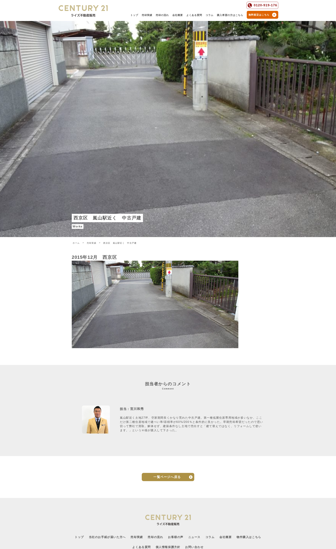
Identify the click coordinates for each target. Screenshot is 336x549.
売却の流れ (162, 15)
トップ (134, 15)
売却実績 (147, 15)
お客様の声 (175, 537)
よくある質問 (194, 15)
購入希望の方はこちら (230, 15)
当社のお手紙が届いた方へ (107, 537)
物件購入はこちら (249, 537)
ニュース (194, 537)
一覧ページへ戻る (167, 477)
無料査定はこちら (259, 14)
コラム (210, 15)
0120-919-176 (265, 5)
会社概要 (177, 15)
